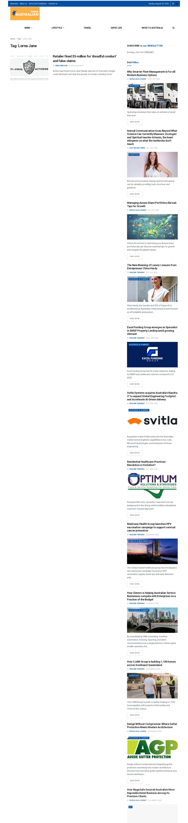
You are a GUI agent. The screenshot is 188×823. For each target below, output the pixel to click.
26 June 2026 (152, 338)
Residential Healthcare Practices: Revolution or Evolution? (146, 463)
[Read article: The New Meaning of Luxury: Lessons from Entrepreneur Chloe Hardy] (152, 289)
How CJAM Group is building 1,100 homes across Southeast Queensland (151, 663)
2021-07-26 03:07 (76, 66)
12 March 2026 (155, 800)
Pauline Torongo (137, 272)
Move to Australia (152, 28)
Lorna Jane (27, 39)
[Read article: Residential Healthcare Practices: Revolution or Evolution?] (152, 485)
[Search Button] (173, 27)
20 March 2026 (155, 731)
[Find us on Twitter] (177, 4)
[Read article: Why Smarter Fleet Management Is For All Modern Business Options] (152, 96)
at (130, 217)
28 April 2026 (153, 535)
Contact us (52, 4)
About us (23, 4)
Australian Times (137, 148)
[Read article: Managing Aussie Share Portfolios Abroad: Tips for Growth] (152, 227)
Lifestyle (57, 28)
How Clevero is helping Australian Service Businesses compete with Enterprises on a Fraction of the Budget (151, 596)
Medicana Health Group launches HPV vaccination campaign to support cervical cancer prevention (151, 527)
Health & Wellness (138, 541)
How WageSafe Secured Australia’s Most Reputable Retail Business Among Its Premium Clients (151, 793)
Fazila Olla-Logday (138, 79)
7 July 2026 (153, 148)
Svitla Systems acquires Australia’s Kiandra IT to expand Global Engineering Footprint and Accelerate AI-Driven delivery (152, 396)
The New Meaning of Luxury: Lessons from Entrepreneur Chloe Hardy (152, 267)
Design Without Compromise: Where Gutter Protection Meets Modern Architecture (152, 725)
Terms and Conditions (38, 4)
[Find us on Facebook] (173, 4)
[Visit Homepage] (25, 14)
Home (12, 39)
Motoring (134, 86)
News (27, 28)
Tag (18, 39)
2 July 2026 (154, 210)
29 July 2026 (154, 79)
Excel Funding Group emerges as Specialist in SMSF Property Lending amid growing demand (152, 330)
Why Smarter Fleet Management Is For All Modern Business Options (151, 73)
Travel (87, 28)
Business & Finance (138, 279)
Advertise (14, 4)
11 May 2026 (152, 404)
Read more (136, 121)
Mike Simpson (61, 66)
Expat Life (116, 28)
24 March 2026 (153, 669)
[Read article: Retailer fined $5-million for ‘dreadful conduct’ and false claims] (29, 68)
